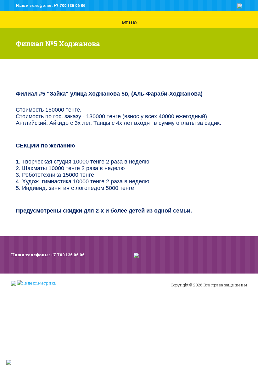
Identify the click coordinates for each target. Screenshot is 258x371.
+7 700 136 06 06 (69, 5)
